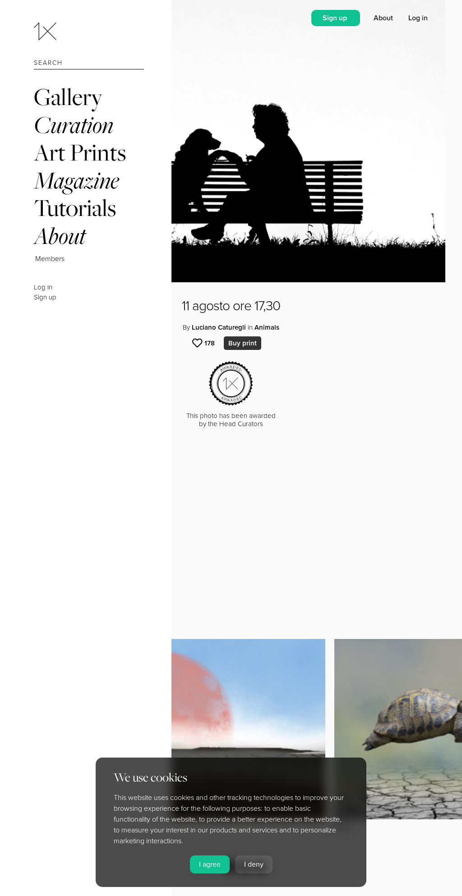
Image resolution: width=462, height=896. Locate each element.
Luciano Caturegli (219, 327)
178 (209, 343)
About (60, 235)
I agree (210, 864)
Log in (43, 287)
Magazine (76, 180)
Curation (73, 124)
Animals (266, 327)
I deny (253, 864)
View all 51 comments (83, 591)
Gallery (68, 96)
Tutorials (75, 207)
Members (50, 258)
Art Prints (80, 152)
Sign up (45, 297)
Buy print (242, 343)
